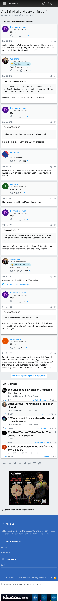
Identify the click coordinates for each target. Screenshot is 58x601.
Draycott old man (10, 15)
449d (52, 428)
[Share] (51, 41)
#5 (55, 198)
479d (52, 400)
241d (52, 457)
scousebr (46, 414)
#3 (55, 122)
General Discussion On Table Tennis (23, 396)
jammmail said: (10, 230)
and (18, 284)
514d (52, 442)
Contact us (6, 552)
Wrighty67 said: (10, 127)
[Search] (50, 3)
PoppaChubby (42, 428)
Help (47, 577)
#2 (55, 76)
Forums (4, 547)
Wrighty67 (15, 59)
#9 (55, 353)
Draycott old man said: (13, 81)
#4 (55, 167)
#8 (55, 307)
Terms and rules (24, 577)
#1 (55, 41)
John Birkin (15, 339)
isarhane (14, 184)
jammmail (14, 152)
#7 (55, 277)
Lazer (46, 457)
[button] (4, 3)
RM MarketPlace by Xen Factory (21, 584)
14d (52, 414)
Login (3, 565)
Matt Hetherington (41, 400)
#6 (55, 225)
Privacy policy (38, 577)
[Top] (51, 578)
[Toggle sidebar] (55, 3)
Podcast (11, 439)
